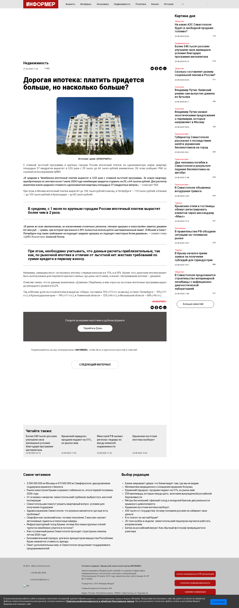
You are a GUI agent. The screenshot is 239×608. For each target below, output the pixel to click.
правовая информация (195, 592)
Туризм (178, 203)
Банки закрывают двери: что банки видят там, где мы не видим (162, 483)
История (168, 4)
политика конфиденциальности (195, 583)
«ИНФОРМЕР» (159, 301)
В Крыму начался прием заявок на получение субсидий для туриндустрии (194, 257)
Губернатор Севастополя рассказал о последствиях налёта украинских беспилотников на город (193, 142)
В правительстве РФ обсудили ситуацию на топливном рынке (195, 235)
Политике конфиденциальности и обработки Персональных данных (100, 601)
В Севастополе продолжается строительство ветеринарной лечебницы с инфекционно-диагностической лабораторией (195, 281)
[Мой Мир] (165, 68)
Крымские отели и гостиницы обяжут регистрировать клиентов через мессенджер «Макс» (195, 211)
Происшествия (181, 134)
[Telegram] (160, 68)
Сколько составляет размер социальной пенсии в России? (195, 73)
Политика (141, 4)
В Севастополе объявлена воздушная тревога (192, 189)
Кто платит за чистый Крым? (141, 517)
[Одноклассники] (156, 68)
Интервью (85, 4)
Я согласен (218, 601)
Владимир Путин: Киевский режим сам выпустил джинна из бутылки (195, 93)
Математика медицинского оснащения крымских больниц (159, 486)
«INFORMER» (81, 350)
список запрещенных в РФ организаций (195, 574)
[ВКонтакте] (152, 68)
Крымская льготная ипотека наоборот (147, 507)
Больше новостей (193, 304)
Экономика (103, 4)
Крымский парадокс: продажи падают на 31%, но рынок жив (76, 439)
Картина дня (185, 16)
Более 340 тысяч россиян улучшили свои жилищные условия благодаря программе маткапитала (41, 443)
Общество (179, 21)
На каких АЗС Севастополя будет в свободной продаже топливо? (194, 28)
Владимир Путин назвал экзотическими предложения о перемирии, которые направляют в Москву (195, 117)
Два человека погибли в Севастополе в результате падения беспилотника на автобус (192, 167)
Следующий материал (95, 364)
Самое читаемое (37, 475)
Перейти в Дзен (93, 328)
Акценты (70, 4)
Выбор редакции (135, 475)
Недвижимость (122, 4)
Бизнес (155, 4)
